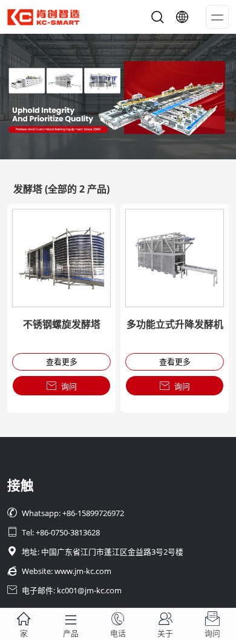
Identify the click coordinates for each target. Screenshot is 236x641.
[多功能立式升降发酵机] (174, 258)
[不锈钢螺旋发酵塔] (61, 258)
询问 (62, 386)
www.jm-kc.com (82, 571)
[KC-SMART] (118, 96)
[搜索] (157, 17)
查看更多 (61, 361)
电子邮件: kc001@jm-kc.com (64, 590)
